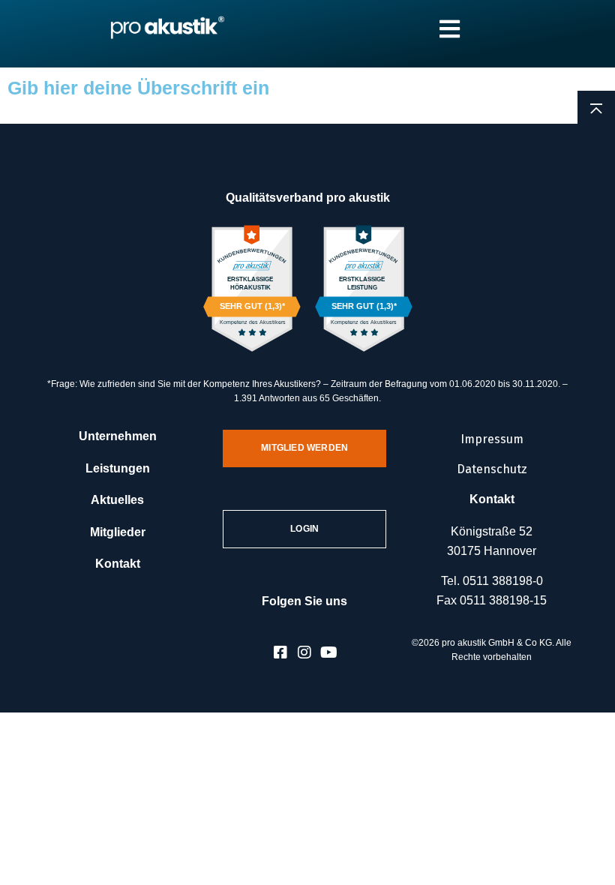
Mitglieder (118, 532)
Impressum (492, 439)
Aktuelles (117, 500)
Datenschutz (492, 469)
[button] (33, 852)
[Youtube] (328, 652)
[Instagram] (304, 652)
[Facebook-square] (280, 652)
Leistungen (118, 468)
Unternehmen (118, 436)
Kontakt (117, 563)
